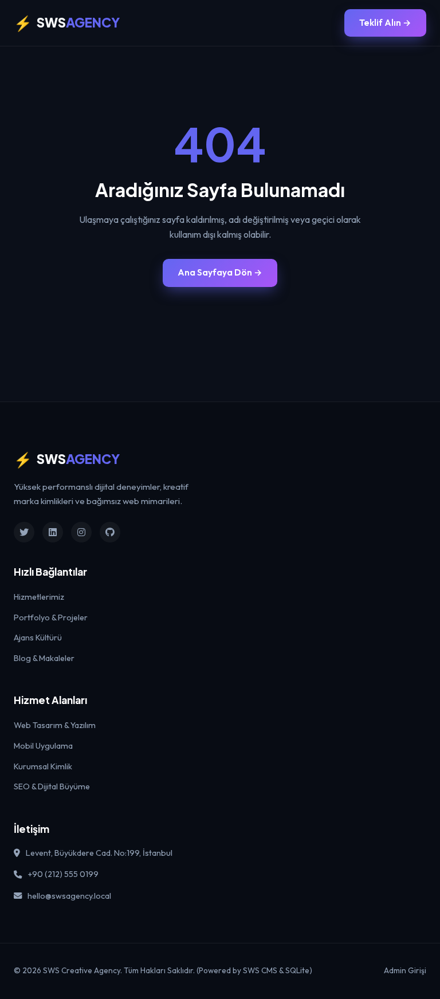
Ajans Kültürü (38, 637)
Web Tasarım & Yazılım (55, 725)
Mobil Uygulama (43, 746)
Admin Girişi (405, 970)
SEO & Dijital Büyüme (52, 786)
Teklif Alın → (385, 22)
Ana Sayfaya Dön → (220, 272)
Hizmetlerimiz (39, 597)
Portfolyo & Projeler (51, 617)
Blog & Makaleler (44, 658)
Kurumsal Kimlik (43, 766)
